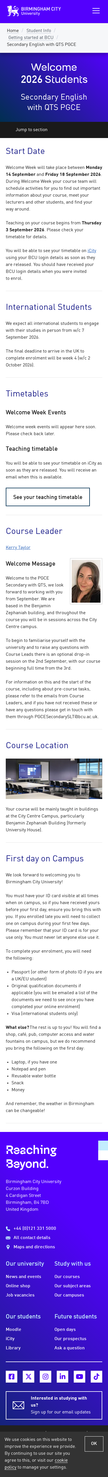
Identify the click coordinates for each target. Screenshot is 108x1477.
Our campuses (69, 1295)
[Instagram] (45, 1376)
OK (94, 1443)
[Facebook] (11, 1376)
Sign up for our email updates (61, 1405)
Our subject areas (72, 1286)
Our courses (67, 1277)
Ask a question (69, 1348)
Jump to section (32, 130)
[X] (28, 1376)
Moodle (13, 1329)
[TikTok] (96, 1376)
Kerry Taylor (18, 547)
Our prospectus (70, 1339)
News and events (23, 1277)
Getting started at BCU (31, 38)
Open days (65, 1329)
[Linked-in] (62, 1376)
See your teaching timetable (47, 497)
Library (13, 1348)
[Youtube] (79, 1376)
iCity (92, 251)
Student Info (38, 31)
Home (13, 31)
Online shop (18, 1286)
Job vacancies (20, 1295)
